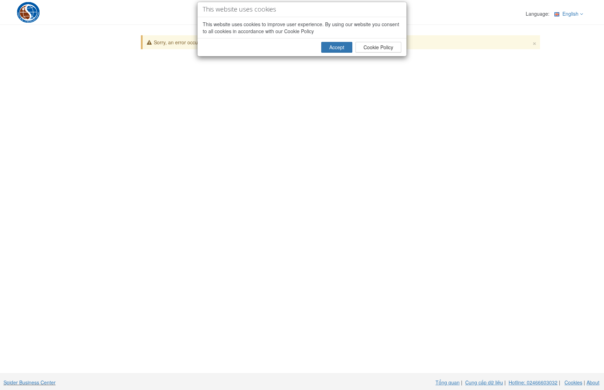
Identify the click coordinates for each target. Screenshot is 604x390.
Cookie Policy (378, 47)
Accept (336, 47)
